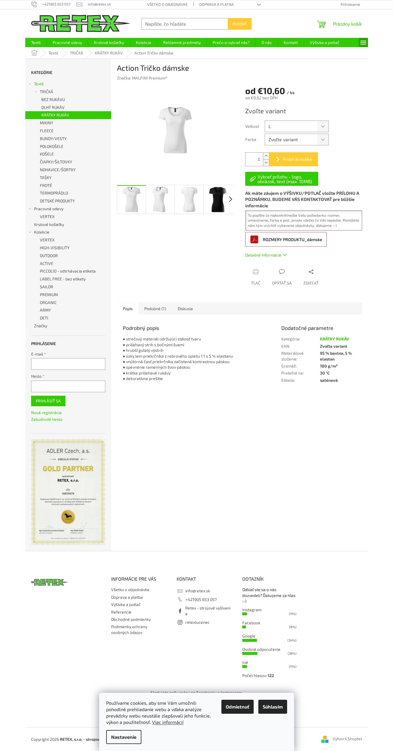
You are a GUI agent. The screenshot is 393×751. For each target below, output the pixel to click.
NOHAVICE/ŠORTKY (58, 169)
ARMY (45, 310)
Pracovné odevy (48, 208)
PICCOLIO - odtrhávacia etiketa (68, 270)
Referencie (121, 611)
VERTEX (47, 216)
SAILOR (46, 286)
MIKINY (46, 122)
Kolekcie (41, 231)
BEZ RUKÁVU (53, 99)
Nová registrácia (46, 412)
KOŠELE (47, 153)
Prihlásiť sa (48, 400)
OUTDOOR (49, 255)
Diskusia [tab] (185, 308)
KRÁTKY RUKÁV (55, 114)
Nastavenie (123, 737)
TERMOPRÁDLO (54, 192)
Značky (40, 325)
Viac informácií (168, 722)
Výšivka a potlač (126, 604)
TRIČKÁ (46, 91)
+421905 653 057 (201, 599)
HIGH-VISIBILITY (55, 247)
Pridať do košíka (297, 159)
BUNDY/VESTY (53, 138)
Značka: (142, 77)
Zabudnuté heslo (46, 419)
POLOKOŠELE (51, 146)
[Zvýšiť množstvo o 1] (266, 156)
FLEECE (47, 130)
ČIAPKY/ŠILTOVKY (56, 161)
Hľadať (239, 23)
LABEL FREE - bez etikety (63, 278)
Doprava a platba (216, 4)
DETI (44, 317)
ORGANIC (48, 302)
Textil (39, 83)
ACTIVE (46, 263)
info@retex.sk (197, 590)
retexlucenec (197, 622)
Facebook (251, 622)
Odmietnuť (237, 706)
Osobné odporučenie (261, 649)
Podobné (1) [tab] (155, 308)
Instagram (252, 609)
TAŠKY (45, 177)
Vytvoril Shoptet (347, 738)
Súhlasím (273, 706)
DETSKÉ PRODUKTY (57, 200)
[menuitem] (36, 42)
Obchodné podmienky (131, 619)
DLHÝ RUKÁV (53, 107)
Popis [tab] (128, 308)
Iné (245, 662)
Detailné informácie (263, 254)
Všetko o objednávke (167, 4)
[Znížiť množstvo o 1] (266, 162)
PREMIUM (49, 294)
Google (248, 635)
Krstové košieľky (49, 224)
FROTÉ (46, 185)
